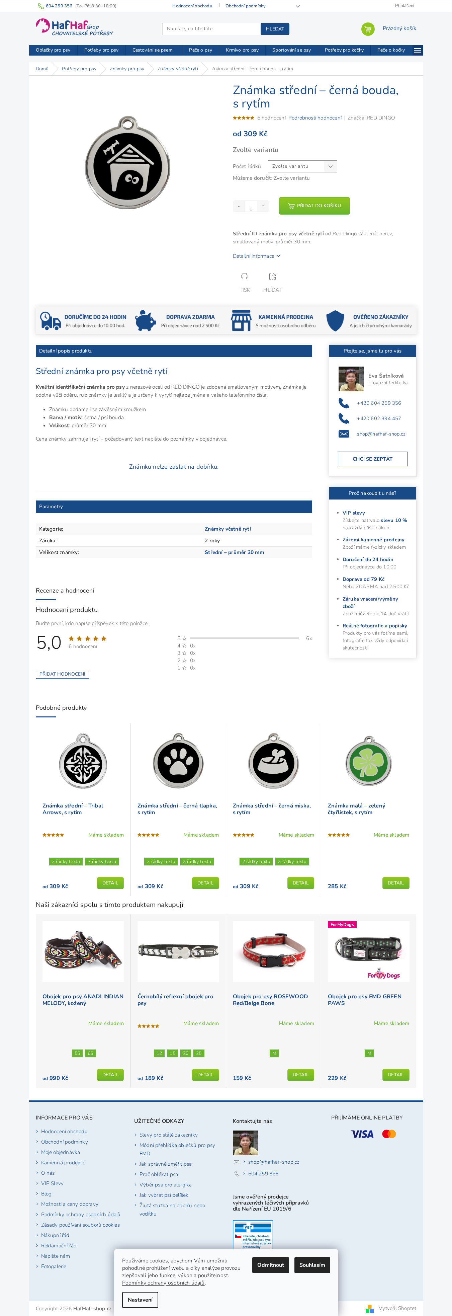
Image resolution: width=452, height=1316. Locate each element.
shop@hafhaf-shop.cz (381, 434)
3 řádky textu (102, 861)
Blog (46, 1193)
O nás (48, 1172)
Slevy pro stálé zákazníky (169, 1134)
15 (172, 1053)
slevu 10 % (394, 520)
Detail (110, 883)
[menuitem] (53, 50)
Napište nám (55, 1255)
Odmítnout (270, 1265)
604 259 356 (263, 1173)
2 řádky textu (66, 861)
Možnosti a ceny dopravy (70, 1204)
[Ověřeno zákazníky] (368, 320)
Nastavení (140, 1300)
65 (90, 1053)
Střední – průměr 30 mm (234, 552)
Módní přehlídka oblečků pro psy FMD (177, 1149)
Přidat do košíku (319, 206)
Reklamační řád (59, 1245)
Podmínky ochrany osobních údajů (163, 1283)
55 (77, 1053)
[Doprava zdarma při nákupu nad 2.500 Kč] (178, 320)
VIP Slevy (52, 1183)
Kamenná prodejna (63, 1162)
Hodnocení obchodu (192, 6)
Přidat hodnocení (62, 674)
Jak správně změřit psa (166, 1163)
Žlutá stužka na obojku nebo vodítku (172, 1209)
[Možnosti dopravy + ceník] (83, 320)
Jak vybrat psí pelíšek (164, 1194)
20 (185, 1053)
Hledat (275, 29)
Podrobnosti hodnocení (315, 117)
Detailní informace (254, 255)
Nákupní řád (55, 1235)
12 (159, 1053)
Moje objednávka (60, 1152)
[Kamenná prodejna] (273, 320)
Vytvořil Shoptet (397, 1308)
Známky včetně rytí (228, 528)
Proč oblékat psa (159, 1174)
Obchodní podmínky (245, 6)
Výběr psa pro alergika (166, 1184)
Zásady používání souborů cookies (80, 1224)
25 (198, 1053)
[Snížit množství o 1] (239, 206)
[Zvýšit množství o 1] (263, 206)
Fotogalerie (54, 1266)
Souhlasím (312, 1265)
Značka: (371, 117)
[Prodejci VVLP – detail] (253, 1237)
